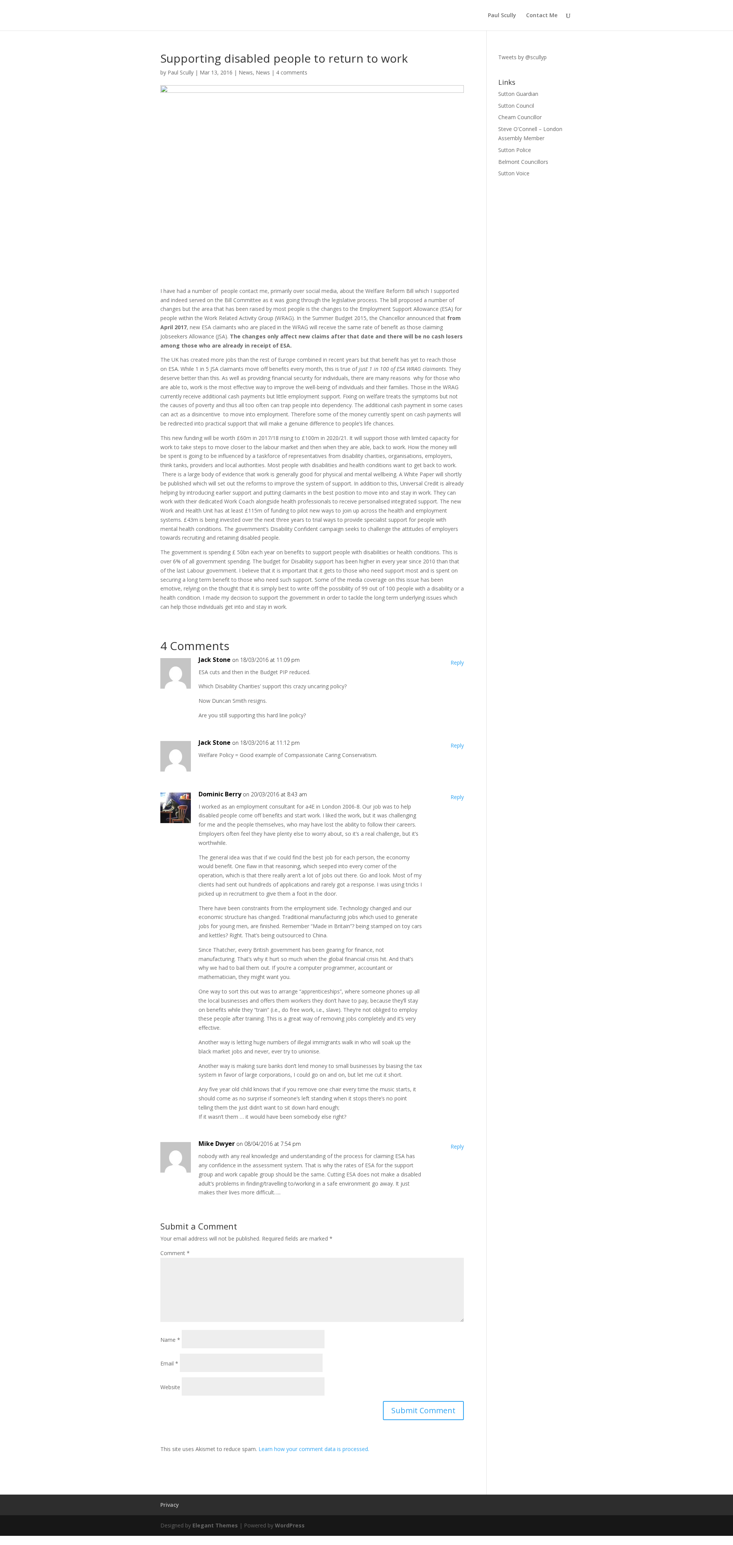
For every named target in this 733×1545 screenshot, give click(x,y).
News (246, 72)
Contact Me (541, 16)
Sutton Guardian (518, 93)
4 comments (291, 72)
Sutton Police (514, 150)
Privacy (169, 1504)
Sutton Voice (514, 173)
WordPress (290, 1525)
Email (169, 1363)
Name (170, 1339)
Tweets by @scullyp (522, 57)
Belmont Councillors (523, 161)
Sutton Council (516, 105)
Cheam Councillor (520, 117)
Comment (175, 1253)
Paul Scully (502, 16)
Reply (457, 662)
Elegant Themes (215, 1525)
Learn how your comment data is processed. (313, 1449)
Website (170, 1387)
